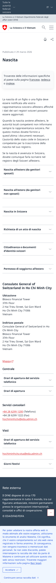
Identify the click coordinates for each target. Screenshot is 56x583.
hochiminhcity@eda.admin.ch (19, 419)
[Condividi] (52, 39)
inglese (10, 83)
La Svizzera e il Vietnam (23, 27)
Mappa (6, 361)
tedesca (45, 79)
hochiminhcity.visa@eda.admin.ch (22, 453)
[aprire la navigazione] (51, 27)
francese (34, 79)
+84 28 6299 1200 (12, 411)
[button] (50, 512)
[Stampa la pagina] (45, 39)
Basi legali (35, 563)
